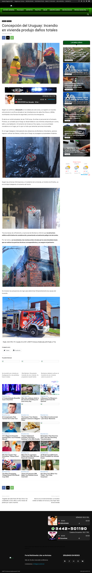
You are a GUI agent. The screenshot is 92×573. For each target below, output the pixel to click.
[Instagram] (81, 1)
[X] (84, 1)
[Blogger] (65, 561)
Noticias (4, 21)
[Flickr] (73, 561)
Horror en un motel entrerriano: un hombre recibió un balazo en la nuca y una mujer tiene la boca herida (46, 500)
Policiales (9, 21)
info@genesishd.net (38, 564)
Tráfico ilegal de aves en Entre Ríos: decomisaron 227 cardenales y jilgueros (75, 116)
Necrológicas (68, 74)
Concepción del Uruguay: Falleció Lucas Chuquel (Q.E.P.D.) (76, 71)
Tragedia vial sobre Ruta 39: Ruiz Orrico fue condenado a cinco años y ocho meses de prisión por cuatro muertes (15, 500)
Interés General (68, 60)
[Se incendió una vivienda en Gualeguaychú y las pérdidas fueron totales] (11, 365)
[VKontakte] (82, 561)
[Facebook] (79, 1)
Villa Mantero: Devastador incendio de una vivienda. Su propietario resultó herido (30, 375)
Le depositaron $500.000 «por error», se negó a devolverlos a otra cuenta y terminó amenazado (76, 150)
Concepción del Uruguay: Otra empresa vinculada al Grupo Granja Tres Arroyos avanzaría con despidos (75, 55)
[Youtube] (89, 1)
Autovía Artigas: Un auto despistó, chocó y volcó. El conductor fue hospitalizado (75, 133)
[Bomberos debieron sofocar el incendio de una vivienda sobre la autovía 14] (50, 365)
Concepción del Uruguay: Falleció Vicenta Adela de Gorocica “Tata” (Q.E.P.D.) (76, 99)
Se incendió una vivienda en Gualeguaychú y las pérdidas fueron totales (10, 375)
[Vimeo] (86, 1)
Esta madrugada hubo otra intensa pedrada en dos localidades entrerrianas (74, 85)
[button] (88, 14)
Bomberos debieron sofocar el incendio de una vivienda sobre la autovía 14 (50, 375)
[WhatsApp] (12, 38)
